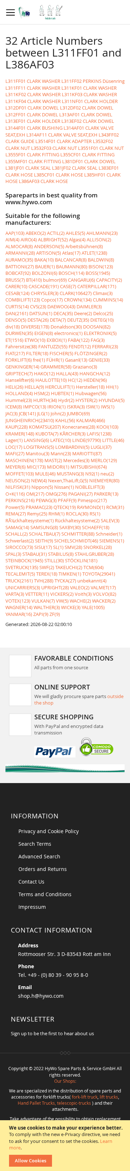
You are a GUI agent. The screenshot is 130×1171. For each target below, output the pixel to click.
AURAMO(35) (19, 259)
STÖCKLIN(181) (81, 560)
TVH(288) (43, 580)
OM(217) (35, 494)
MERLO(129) (104, 460)
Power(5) (15, 507)
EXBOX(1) (57, 340)
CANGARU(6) (81, 280)
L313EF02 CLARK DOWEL (87, 121)
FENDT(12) (80, 346)
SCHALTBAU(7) (44, 534)
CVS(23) (38, 306)
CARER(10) (16, 286)
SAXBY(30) (70, 527)
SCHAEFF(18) (95, 527)
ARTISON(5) (48, 253)
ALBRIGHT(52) (53, 239)
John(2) (58, 413)
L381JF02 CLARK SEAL (75, 168)
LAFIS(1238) (99, 433)
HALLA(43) (67, 373)
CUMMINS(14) (108, 299)
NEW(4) (39, 480)
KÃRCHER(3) (73, 433)
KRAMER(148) (19, 433)
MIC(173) (36, 467)
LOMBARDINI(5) (72, 447)
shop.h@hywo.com (41, 995)
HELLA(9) (34, 387)
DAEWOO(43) (61, 306)
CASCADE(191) (44, 286)
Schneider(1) (109, 534)
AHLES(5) (75, 233)
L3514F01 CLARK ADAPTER (63, 141)
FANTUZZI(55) (53, 346)
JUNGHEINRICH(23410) (29, 420)
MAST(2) (53, 460)
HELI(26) (14, 387)
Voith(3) (83, 594)
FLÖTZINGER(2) (90, 353)
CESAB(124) (17, 293)
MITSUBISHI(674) (88, 467)
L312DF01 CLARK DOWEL (32, 107)
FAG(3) (98, 340)
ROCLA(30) (77, 513)
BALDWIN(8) (101, 259)
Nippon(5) (42, 487)
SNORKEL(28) (97, 547)
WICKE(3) (71, 607)
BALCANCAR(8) (71, 259)
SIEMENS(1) (111, 540)
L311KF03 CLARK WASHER (89, 94)
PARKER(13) (106, 494)
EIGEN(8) (43, 333)
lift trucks (109, 1097)
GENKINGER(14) (22, 366)
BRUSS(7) (15, 280)
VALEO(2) (80, 587)
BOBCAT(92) (18, 273)
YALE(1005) (93, 607)
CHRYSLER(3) (44, 293)
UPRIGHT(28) (55, 587)
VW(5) (62, 601)
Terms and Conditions (45, 894)
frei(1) (39, 360)
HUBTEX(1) (62, 393)
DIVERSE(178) (35, 326)
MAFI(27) (15, 453)
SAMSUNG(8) (44, 527)
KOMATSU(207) (45, 427)
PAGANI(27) (80, 494)
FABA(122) (79, 340)
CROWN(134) (78, 299)
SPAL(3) (13, 554)
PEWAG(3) (46, 500)
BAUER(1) (45, 266)
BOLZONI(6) (44, 273)
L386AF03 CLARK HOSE (43, 181)
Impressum (32, 906)
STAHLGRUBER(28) (94, 554)
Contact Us (31, 881)
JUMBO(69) (78, 413)
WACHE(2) (80, 601)
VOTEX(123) (17, 601)
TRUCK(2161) (19, 580)
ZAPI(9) (40, 614)
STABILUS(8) (61, 554)
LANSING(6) (36, 440)
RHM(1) (56, 513)
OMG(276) (56, 494)
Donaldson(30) (66, 326)
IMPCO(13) (34, 406)
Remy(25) (37, 513)
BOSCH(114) (71, 273)
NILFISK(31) (17, 487)
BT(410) (34, 280)
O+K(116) (15, 494)
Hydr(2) (66, 400)
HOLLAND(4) (19, 393)
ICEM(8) (13, 406)
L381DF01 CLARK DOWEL (89, 161)
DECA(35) (63, 313)
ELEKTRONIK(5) (100, 333)
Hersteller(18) (90, 387)
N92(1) (92, 473)
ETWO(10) (35, 340)
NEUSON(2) (17, 480)
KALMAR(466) (90, 420)
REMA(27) (15, 513)
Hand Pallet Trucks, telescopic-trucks (54, 1103)
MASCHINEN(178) (24, 460)
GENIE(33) (99, 360)
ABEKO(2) (36, 233)
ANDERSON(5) (49, 246)
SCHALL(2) (16, 534)
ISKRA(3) (76, 406)
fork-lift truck (85, 1097)
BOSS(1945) (98, 273)
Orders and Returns (42, 869)
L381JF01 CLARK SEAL (28, 168)
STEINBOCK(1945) (24, 560)
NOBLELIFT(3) (90, 487)
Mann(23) (61, 453)
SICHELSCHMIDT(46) (76, 540)
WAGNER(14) (18, 607)
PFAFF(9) (67, 500)
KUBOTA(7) (46, 433)
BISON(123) (100, 266)
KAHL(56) (65, 420)
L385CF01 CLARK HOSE (58, 174)
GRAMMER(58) (56, 366)
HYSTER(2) (86, 400)
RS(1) (95, 513)
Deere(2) (83, 313)
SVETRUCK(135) (21, 567)
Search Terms (34, 843)
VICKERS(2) (62, 594)
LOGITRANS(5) (38, 447)
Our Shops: (65, 1081)
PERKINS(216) (20, 500)
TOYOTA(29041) (98, 574)
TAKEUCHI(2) (68, 567)
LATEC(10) (60, 440)
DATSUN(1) (40, 313)
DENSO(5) (15, 320)
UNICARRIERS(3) (22, 587)
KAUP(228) (16, 427)
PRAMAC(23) (39, 507)
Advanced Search (39, 856)
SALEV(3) (110, 520)
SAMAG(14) (17, 527)
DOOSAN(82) (96, 326)
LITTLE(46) (113, 440)
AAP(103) (15, 233)
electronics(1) (68, 333)
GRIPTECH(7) (19, 373)
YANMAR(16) (18, 614)
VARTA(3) (14, 594)
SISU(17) (43, 547)
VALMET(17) (103, 587)
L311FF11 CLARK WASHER (32, 88)
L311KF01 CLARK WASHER (89, 88)
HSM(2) (42, 393)
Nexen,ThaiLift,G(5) (68, 480)
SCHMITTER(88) (78, 534)
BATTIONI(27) (19, 266)
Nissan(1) (64, 487)
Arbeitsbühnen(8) (84, 246)
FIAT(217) (15, 353)
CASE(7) (68, 286)
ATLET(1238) (94, 253)
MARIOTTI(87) (87, 453)
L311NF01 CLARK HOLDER (90, 101)
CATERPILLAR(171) (96, 286)
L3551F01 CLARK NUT (101, 148)
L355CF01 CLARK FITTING (87, 154)
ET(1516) (14, 340)
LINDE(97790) (86, 440)
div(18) (12, 326)
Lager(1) (14, 440)
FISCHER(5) (61, 353)
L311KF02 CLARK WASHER (33, 94)
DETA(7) (58, 320)
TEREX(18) (46, 574)
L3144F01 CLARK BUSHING (33, 128)
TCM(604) (93, 567)
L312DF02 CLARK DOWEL (86, 107)
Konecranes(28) (78, 427)
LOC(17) (13, 447)
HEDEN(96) (95, 380)
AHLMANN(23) (102, 233)
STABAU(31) (34, 554)
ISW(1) (93, 406)
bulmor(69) (55, 280)
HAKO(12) (44, 373)
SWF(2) (46, 567)
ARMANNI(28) (20, 253)
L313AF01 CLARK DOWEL (85, 114)
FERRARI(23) (105, 346)
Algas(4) (77, 239)
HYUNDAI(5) (112, 400)
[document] (66, 1146)
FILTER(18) (37, 353)
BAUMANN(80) (71, 266)
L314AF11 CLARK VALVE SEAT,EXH (62, 134)
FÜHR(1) (55, 360)
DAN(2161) (16, 313)
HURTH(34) (45, 400)
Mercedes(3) (76, 460)
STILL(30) (54, 560)
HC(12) (75, 380)
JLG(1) (43, 413)
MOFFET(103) (19, 473)
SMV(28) (73, 547)
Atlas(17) (71, 253)
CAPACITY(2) (109, 280)
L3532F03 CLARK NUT (54, 148)
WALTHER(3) (47, 607)
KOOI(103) (107, 427)
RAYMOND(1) (91, 507)
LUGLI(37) (101, 447)
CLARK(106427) (76, 293)
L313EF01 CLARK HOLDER (32, 121)
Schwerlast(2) (19, 540)
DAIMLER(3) (89, 306)
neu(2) (107, 473)
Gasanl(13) (76, 360)
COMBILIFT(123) (22, 299)
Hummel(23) (18, 400)
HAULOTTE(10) (51, 380)
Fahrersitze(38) (21, 346)
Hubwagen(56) (91, 393)
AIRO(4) (29, 239)
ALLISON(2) (99, 239)
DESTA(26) (38, 320)
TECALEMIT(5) (20, 574)
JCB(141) (27, 413)
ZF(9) (54, 614)
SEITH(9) (44, 540)
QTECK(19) (64, 507)
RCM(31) (115, 507)
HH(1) (112, 387)
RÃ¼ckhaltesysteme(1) (29, 520)
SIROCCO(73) (19, 547)
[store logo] (42, 12)
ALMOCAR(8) (19, 246)
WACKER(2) (104, 601)
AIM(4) (12, 239)
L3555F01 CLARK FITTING (32, 154)
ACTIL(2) (56, 233)
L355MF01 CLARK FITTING (33, 161)
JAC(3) (11, 413)
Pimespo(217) (92, 500)
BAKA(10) (44, 259)
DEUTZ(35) (78, 320)
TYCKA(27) (65, 580)
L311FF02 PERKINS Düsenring (93, 81)
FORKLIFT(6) (18, 360)
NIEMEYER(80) (104, 480)
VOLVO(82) (104, 594)
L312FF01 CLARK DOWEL (31, 114)
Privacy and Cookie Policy (48, 831)
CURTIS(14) (17, 306)
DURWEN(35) (19, 333)
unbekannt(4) (92, 580)
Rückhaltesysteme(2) (77, 520)
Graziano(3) (85, 366)
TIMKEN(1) (69, 574)
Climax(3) (103, 293)
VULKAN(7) (43, 601)
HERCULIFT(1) (60, 387)
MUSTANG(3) (70, 473)
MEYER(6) (15, 467)
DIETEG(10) (102, 320)
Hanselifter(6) (19, 380)
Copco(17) (52, 299)
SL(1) (58, 547)
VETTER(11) (37, 594)
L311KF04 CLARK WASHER (33, 101)
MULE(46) (45, 473)
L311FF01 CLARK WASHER (32, 81)
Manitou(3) (37, 453)
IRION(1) (56, 406)
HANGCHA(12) (94, 373)
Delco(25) (103, 313)
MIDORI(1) (58, 467)
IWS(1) (107, 406)
